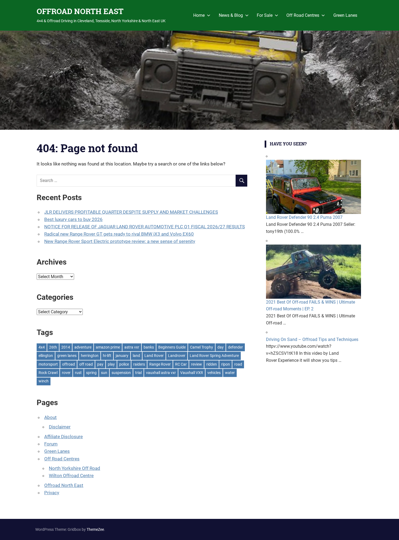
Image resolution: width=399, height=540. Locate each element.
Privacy (51, 492)
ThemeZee (95, 529)
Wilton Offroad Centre (71, 475)
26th (53, 347)
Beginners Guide (172, 347)
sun (104, 372)
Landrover (176, 355)
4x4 (42, 347)
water (230, 372)
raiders (139, 364)
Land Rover (154, 355)
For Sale (265, 15)
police (124, 364)
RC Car (181, 364)
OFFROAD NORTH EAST (80, 11)
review (196, 364)
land (136, 355)
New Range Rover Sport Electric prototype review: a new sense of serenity (119, 241)
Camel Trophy (201, 347)
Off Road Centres (302, 15)
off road (86, 364)
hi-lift (107, 355)
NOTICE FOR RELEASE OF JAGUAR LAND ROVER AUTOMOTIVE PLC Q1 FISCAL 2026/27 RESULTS (144, 226)
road (238, 364)
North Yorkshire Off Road (74, 468)
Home (199, 15)
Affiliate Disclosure (63, 436)
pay (100, 364)
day (220, 347)
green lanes (67, 355)
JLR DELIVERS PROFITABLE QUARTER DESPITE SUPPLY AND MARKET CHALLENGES (131, 212)
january (122, 355)
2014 (65, 347)
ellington (46, 355)
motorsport (48, 364)
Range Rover (160, 364)
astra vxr (131, 347)
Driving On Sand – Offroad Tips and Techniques (312, 339)
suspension (121, 372)
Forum (51, 444)
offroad (68, 364)
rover (66, 372)
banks (149, 347)
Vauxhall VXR (191, 372)
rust (78, 372)
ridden (211, 364)
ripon (225, 364)
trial (138, 372)
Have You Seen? (288, 144)
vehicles (214, 372)
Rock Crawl (48, 372)
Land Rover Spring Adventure (214, 355)
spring (91, 372)
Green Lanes (345, 15)
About (50, 417)
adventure (82, 347)
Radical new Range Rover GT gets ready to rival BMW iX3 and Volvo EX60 (119, 234)
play (111, 364)
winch (44, 381)
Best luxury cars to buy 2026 (73, 219)
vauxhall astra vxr (161, 372)
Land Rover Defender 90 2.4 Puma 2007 (304, 217)
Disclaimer (60, 427)
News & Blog (231, 15)
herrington (90, 355)
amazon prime (108, 347)
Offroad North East (63, 485)
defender (235, 347)
